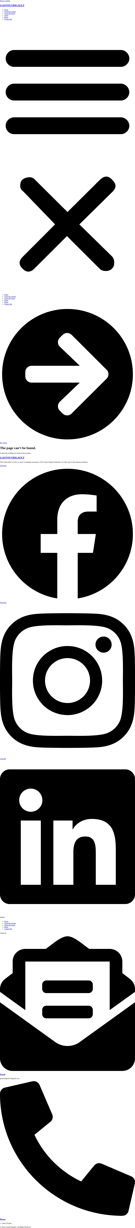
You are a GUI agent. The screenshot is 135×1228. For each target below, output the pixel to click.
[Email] (67, 1070)
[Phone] (67, 1215)
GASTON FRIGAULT (12, 5)
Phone (2, 1219)
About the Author (10, 12)
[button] (67, 157)
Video (6, 15)
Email (2, 1074)
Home (6, 10)
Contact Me (8, 19)
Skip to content (5, 1)
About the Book (9, 14)
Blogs (6, 17)
